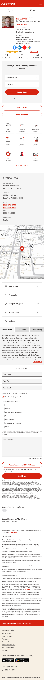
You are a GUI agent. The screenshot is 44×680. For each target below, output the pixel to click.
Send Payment (22, 114)
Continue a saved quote (22, 99)
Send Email (22, 476)
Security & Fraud (7, 636)
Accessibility (6, 639)
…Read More (37, 362)
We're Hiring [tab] (37, 330)
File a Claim (22, 108)
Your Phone (7, 381)
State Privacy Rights (8, 647)
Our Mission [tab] (7, 330)
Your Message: (8, 439)
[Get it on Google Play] (22, 660)
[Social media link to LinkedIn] (19, 47)
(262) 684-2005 (9, 208)
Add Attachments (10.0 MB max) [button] (22, 465)
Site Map (4, 650)
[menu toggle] (40, 3)
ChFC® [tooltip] (4, 510)
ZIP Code (10, 84)
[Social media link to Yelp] (24, 47)
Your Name (7, 374)
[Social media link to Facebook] (15, 47)
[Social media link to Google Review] (29, 47)
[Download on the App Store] (8, 660)
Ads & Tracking (6, 633)
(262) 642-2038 (21, 24)
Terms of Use (6, 642)
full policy (27, 589)
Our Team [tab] (22, 330)
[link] (11, 3)
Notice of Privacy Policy (9, 644)
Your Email (7, 388)
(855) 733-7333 (18, 500)
